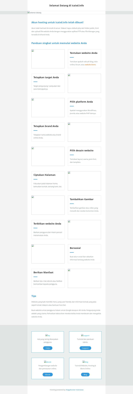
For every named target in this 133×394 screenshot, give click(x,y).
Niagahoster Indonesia (74, 390)
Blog (85, 374)
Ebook (47, 374)
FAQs (48, 348)
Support (85, 348)
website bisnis (90, 64)
